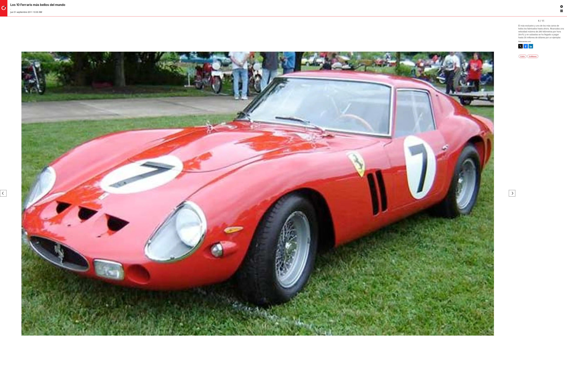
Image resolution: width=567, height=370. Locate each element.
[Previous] (3, 193)
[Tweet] (520, 46)
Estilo (522, 56)
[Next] (512, 193)
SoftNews (533, 56)
